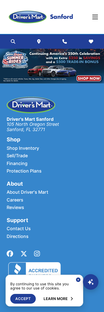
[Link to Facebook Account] (10, 253)
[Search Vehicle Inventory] (13, 41)
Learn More (56, 298)
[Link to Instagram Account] (37, 253)
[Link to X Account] (24, 253)
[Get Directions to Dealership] (38, 41)
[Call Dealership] (64, 41)
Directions (18, 236)
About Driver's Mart (27, 192)
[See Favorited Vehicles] (91, 41)
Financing (17, 163)
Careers (15, 200)
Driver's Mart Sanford (30, 119)
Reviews (15, 207)
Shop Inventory (23, 148)
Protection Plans (24, 171)
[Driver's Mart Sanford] (40, 17)
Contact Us (19, 228)
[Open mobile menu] (95, 17)
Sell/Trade (17, 155)
